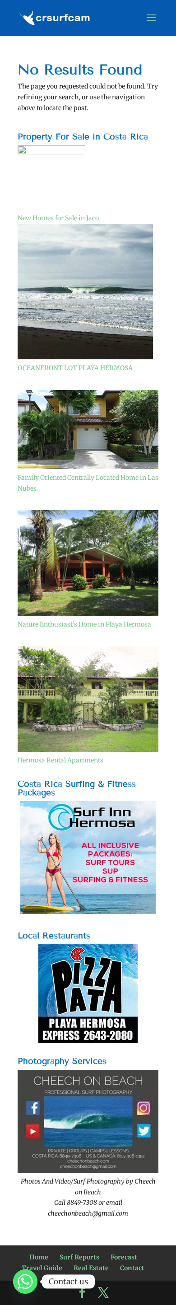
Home (38, 1257)
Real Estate (91, 1268)
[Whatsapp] (25, 1281)
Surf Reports (79, 1257)
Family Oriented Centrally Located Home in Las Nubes (88, 483)
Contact (132, 1268)
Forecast (124, 1257)
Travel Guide (42, 1268)
